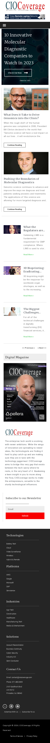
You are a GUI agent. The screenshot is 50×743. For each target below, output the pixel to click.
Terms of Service (16, 736)
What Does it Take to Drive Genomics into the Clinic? (22, 116)
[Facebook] (18, 706)
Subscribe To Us (28, 712)
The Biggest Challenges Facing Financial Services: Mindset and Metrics (34, 310)
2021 (28, 80)
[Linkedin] (11, 706)
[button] (4, 25)
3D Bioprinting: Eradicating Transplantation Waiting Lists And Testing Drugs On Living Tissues (34, 269)
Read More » (28, 255)
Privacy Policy (32, 736)
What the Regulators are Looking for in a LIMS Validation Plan (34, 228)
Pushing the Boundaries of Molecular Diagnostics (21, 180)
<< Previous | (28, 348)
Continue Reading (14, 145)
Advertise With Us (11, 712)
